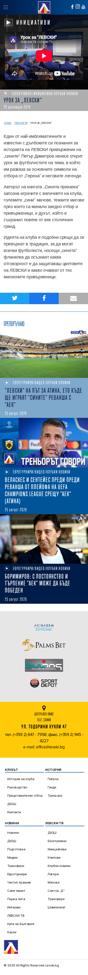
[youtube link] (83, 7)
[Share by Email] (73, 298)
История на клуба (20, 779)
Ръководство (17, 787)
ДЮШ (11, 804)
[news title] (44, 353)
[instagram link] (78, 6)
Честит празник (19, 882)
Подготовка (16, 849)
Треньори (55, 795)
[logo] (44, 6)
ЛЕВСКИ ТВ (15, 915)
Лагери (53, 874)
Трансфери (15, 866)
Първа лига (16, 899)
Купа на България (20, 924)
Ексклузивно (57, 841)
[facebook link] (72, 7)
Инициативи (57, 849)
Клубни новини (59, 866)
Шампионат (57, 907)
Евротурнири (17, 874)
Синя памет (16, 891)
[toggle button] (5, 7)
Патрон (53, 779)
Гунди (52, 787)
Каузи (11, 932)
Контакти (14, 812)
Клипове (54, 857)
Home (7, 123)
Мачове (53, 882)
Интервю (14, 907)
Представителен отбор (25, 795)
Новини (13, 832)
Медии (12, 857)
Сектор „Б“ (56, 891)
